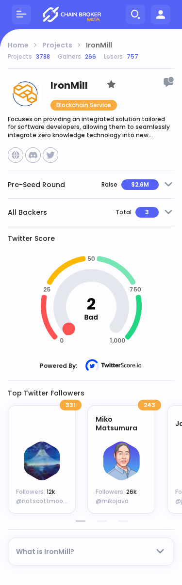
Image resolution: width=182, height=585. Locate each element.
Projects (57, 45)
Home (18, 45)
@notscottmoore (42, 501)
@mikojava (112, 501)
